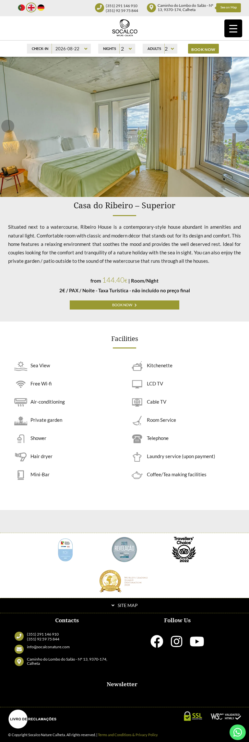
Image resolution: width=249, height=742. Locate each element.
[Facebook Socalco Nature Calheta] (157, 644)
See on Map (228, 7)
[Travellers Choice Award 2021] (184, 549)
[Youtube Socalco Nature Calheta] (197, 644)
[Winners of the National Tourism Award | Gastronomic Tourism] (65, 549)
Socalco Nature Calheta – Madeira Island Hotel (124, 27)
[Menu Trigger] (233, 28)
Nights (109, 48)
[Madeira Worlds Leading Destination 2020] (124, 581)
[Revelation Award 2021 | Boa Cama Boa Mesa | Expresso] (124, 549)
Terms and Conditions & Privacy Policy (128, 735)
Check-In (40, 48)
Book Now (122, 305)
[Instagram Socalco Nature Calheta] (176, 644)
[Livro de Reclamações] (32, 719)
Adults (154, 48)
